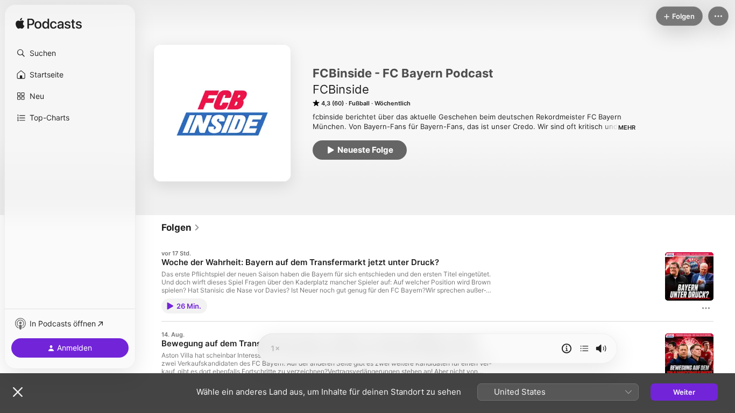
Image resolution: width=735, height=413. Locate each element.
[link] (180, 227)
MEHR (626, 127)
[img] (49, 24)
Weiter (684, 392)
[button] (70, 53)
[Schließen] (18, 392)
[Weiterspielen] (584, 348)
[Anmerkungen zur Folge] (566, 348)
